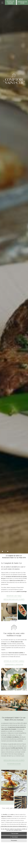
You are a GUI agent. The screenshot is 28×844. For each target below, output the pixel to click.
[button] (2, 551)
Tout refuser (15, 837)
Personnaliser (14, 840)
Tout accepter (14, 833)
